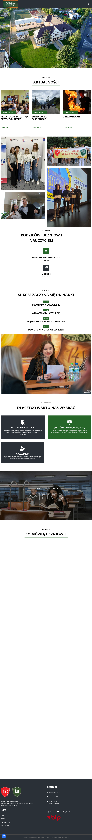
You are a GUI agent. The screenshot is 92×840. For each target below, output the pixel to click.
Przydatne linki (5, 822)
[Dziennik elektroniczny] (46, 251)
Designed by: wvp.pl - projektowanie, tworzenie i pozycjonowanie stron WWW (46, 837)
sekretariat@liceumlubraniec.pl (58, 797)
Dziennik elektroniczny (46, 257)
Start (2, 815)
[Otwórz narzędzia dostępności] (4, 836)
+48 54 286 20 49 (54, 792)
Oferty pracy (5, 825)
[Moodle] (46, 268)
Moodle (46, 274)
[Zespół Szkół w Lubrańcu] (10, 4)
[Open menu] (88, 4)
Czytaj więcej (5, 127)
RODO (3, 818)
